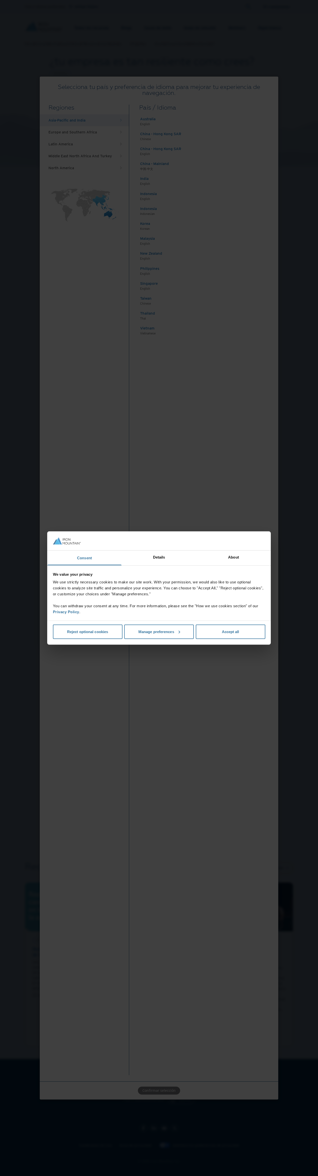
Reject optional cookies (87, 631)
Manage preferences (156, 631)
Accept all (230, 631)
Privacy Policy (66, 612)
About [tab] (233, 557)
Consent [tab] (84, 558)
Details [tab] (159, 557)
